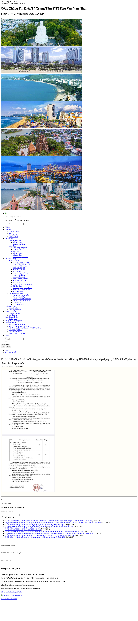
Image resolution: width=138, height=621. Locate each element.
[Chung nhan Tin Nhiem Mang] (11, 595)
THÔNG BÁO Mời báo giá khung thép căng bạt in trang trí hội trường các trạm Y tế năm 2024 (35, 537)
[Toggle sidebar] (1, 18)
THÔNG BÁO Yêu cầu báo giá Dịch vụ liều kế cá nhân (23, 528)
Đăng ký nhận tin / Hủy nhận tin (11, 592)
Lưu (3, 347)
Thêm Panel (5, 344)
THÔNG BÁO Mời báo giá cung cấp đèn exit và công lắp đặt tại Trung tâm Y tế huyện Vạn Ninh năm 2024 (39, 535)
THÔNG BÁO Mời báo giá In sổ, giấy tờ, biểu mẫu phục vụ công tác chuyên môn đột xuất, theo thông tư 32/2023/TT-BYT (44, 531)
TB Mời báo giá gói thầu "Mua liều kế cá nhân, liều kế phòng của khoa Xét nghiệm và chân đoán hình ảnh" (39, 526)
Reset (8, 347)
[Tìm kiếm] (5, 337)
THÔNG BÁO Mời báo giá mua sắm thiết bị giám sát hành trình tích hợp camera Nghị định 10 (35, 524)
